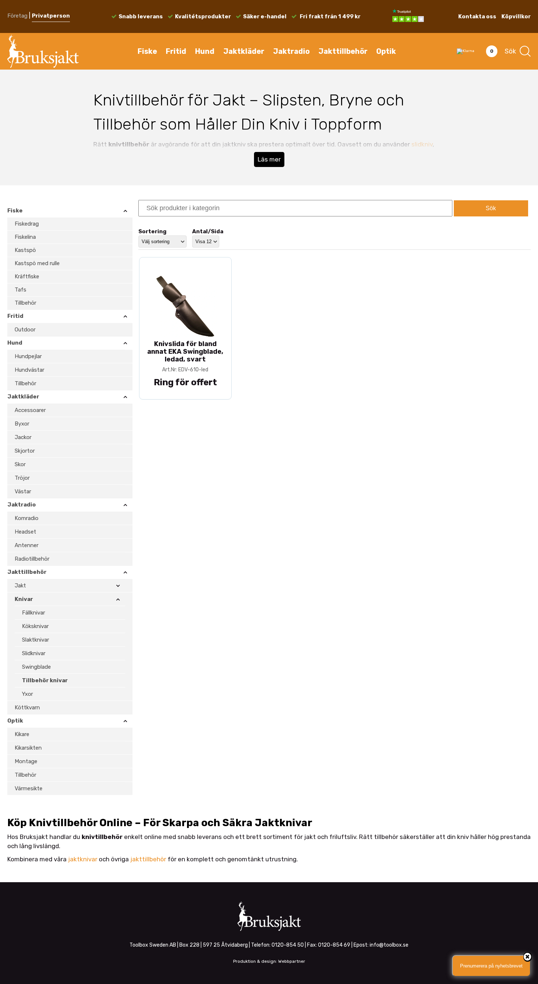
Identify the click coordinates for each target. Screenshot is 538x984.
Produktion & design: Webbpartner (269, 961)
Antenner (26, 545)
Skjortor (25, 451)
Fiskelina (25, 237)
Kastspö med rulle (37, 263)
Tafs (20, 289)
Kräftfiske (27, 276)
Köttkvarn (27, 707)
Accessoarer (30, 410)
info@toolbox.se (389, 945)
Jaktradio (291, 51)
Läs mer (269, 159)
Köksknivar (35, 626)
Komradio (26, 518)
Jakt (20, 585)
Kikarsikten (28, 748)
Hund (204, 51)
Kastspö (25, 250)
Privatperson (51, 15)
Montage (26, 761)
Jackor (23, 437)
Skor (20, 464)
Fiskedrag (27, 223)
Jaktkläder (243, 51)
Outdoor (25, 329)
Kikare (22, 734)
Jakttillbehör (342, 51)
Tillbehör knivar (45, 680)
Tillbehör (25, 303)
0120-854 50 (288, 945)
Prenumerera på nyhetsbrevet (491, 966)
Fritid (176, 51)
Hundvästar (29, 370)
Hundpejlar (28, 356)
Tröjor (22, 478)
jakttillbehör (148, 859)
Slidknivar (33, 653)
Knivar (24, 599)
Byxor (22, 423)
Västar (23, 491)
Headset (25, 531)
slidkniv (422, 144)
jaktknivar (82, 859)
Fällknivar (33, 612)
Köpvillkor (516, 16)
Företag (17, 15)
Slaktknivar (35, 639)
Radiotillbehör (32, 559)
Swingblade (36, 667)
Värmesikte (28, 788)
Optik (386, 51)
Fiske (147, 51)
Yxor (27, 694)
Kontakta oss (477, 16)
